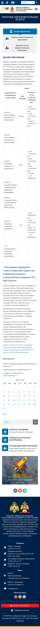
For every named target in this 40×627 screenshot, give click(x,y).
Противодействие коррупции (23, 446)
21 (24, 400)
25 (9, 404)
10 (4, 396)
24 (4, 404)
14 (24, 396)
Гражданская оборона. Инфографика (20, 439)
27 (19, 404)
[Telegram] (25, 491)
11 (9, 396)
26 (14, 404)
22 (29, 400)
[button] (36, 9)
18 (9, 400)
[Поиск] (36, 2)
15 (29, 396)
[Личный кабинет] (3, 2)
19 (14, 400)
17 (4, 400)
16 (34, 396)
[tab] (20, 31)
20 (19, 400)
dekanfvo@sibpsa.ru (10, 375)
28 (24, 404)
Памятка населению (18, 429)
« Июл (4, 414)
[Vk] (15, 491)
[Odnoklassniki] (20, 491)
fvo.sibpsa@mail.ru (17, 373)
